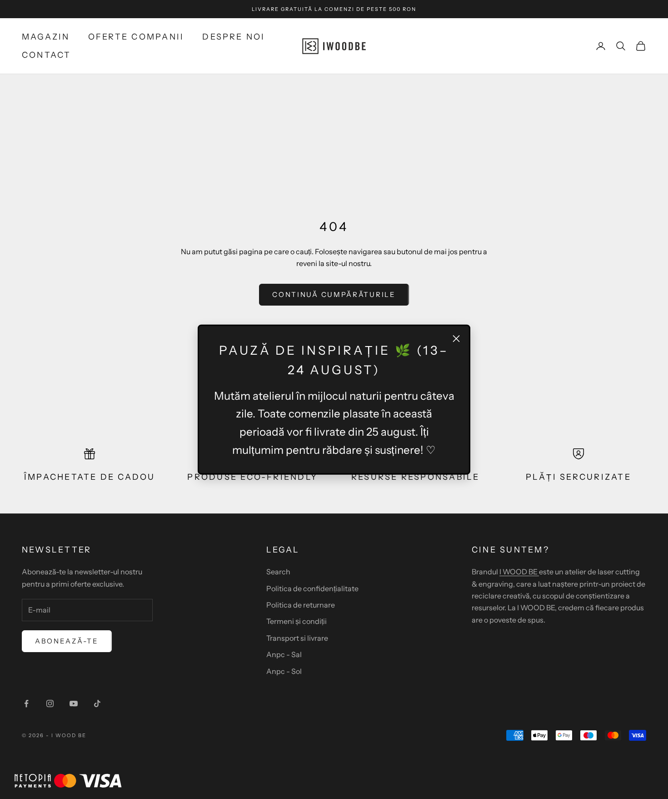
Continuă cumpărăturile (333, 294)
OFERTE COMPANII (136, 37)
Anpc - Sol (284, 671)
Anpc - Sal (284, 654)
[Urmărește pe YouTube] (73, 703)
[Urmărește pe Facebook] (26, 703)
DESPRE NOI (233, 37)
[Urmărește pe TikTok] (97, 703)
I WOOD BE (519, 571)
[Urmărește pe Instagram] (50, 703)
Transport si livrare (297, 638)
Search (278, 571)
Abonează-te (67, 641)
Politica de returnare (300, 604)
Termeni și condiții (296, 621)
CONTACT (46, 55)
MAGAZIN (46, 37)
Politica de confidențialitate (312, 588)
